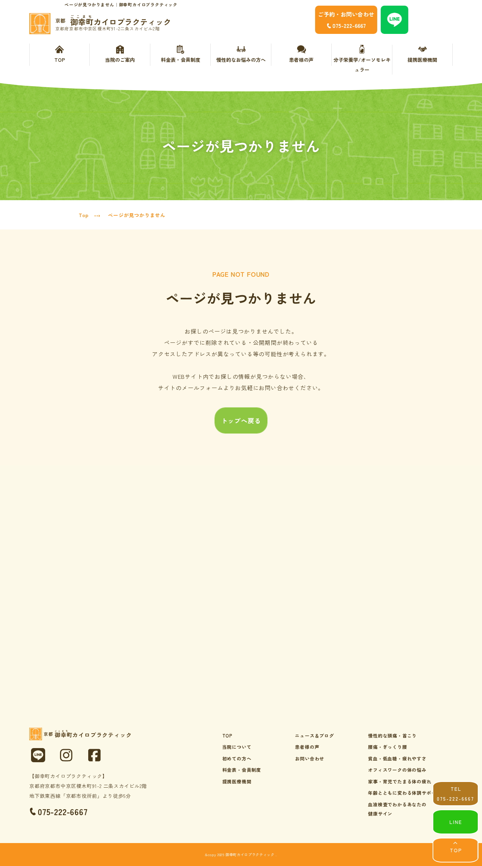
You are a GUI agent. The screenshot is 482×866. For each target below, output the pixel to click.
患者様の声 (301, 59)
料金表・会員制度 (180, 59)
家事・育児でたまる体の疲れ (399, 781)
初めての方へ (237, 758)
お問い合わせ (309, 758)
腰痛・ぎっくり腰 (387, 746)
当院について (237, 746)
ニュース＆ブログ (314, 735)
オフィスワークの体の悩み (397, 769)
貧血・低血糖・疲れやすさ (397, 758)
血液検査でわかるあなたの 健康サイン (397, 809)
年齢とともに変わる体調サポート (404, 792)
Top (83, 215)
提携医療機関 (422, 59)
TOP (59, 59)
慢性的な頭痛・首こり (392, 735)
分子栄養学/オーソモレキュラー (362, 64)
